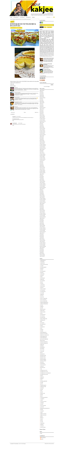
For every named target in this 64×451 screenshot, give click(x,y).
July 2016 (41, 175)
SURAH (52, 55)
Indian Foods (51, 50)
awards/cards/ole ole (43, 264)
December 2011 (42, 242)
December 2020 (42, 144)
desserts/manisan (43, 38)
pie (45, 49)
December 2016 (42, 170)
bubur (41, 282)
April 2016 (41, 178)
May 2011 (41, 251)
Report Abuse (42, 429)
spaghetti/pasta (50, 49)
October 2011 (42, 245)
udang (47, 42)
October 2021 (42, 133)
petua (52, 53)
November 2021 (42, 132)
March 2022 (41, 127)
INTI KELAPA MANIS (17, 92)
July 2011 (41, 248)
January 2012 (41, 241)
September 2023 (42, 107)
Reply (13, 120)
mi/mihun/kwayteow (45, 40)
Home (11, 19)
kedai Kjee (46, 45)
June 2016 (41, 176)
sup (48, 46)
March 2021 (41, 140)
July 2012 (41, 234)
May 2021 (41, 138)
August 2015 (41, 188)
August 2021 (41, 135)
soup (49, 55)
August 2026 (41, 90)
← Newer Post (12, 112)
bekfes (41, 269)
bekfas (41, 50)
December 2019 (42, 154)
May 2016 (41, 177)
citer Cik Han (42, 290)
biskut (52, 46)
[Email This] (10, 84)
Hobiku (47, 52)
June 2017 (41, 162)
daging (48, 35)
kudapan (41, 344)
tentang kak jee (28, 17)
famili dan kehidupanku (48, 41)
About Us (46, 443)
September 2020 (42, 148)
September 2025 (42, 97)
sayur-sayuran (46, 37)
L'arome (41, 351)
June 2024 (41, 105)
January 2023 (41, 117)
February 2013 (42, 225)
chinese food (42, 35)
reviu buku (46, 55)
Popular (41, 27)
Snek (43, 43)
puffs (40, 51)
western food (52, 45)
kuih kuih (41, 345)
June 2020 (41, 151)
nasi (41, 379)
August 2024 (41, 102)
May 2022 (41, 124)
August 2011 (41, 247)
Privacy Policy (49, 443)
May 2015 (41, 192)
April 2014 (41, 208)
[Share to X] (12, 84)
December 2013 (42, 213)
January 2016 (41, 182)
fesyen (48, 56)
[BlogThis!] (11, 84)
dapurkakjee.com (17, 443)
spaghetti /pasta (42, 413)
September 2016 (42, 172)
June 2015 (41, 191)
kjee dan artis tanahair (50, 43)
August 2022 (41, 122)
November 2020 (42, 145)
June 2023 (41, 111)
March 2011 (41, 253)
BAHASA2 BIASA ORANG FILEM (49, 58)
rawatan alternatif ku (50, 51)
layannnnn (41, 45)
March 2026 (41, 96)
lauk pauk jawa (49, 34)
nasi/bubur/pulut (43, 39)
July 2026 (41, 91)
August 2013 (41, 218)
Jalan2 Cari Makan (45, 36)
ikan (53, 35)
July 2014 (41, 204)
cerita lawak (42, 284)
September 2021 (42, 134)
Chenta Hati (42, 286)
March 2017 (41, 166)
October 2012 (42, 230)
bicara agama (49, 44)
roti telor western (42, 401)
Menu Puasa (42, 48)
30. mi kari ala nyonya (47, 69)
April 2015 (41, 193)
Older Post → (37, 112)
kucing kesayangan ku (43, 341)
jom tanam (41, 322)
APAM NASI (16, 87)
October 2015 (42, 186)
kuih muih (14, 19)
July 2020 (41, 150)
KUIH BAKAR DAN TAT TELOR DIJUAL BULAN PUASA (23, 25)
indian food (42, 310)
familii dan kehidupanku (43, 303)
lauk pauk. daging (42, 359)
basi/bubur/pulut (42, 267)
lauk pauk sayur (42, 356)
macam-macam (42, 364)
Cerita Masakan (15, 17)
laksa (50, 56)
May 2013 (41, 221)
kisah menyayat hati (44, 46)
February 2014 (42, 210)
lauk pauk (42, 31)
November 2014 (42, 199)
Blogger (48, 86)
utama (11, 17)
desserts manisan (42, 299)
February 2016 (42, 181)
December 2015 (42, 183)
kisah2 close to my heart (47, 33)
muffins (41, 378)
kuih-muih (41, 348)
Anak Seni (45, 32)
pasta (41, 383)
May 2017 (41, 164)
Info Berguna (51, 39)
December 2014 (42, 198)
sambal (41, 402)
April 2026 (41, 95)
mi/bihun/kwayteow (43, 370)
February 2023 (42, 116)
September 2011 (42, 246)
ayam (51, 33)
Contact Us (52, 443)
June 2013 (41, 220)
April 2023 (41, 113)
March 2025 (41, 101)
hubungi (33, 17)
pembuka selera (42, 386)
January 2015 (41, 197)
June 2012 (41, 235)
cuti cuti (41, 52)
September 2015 (42, 187)
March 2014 (41, 209)
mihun (41, 375)
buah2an (48, 47)
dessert (41, 295)
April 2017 (41, 165)
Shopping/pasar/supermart (44, 408)
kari (42, 44)
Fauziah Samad (14, 27)
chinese (41, 287)
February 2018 (42, 156)
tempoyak (43, 51)
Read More (21, 94)
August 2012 (41, 232)
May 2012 (41, 236)
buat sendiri (51, 52)
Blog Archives (49, 27)
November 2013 (42, 214)
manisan (41, 366)
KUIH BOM (16, 106)
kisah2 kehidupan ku (43, 336)
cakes (52, 47)
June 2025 (41, 100)
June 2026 (41, 92)
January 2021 (41, 143)
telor (51, 42)
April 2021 (41, 139)
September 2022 (42, 121)
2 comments (20, 27)
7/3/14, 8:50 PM (18, 116)
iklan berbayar (46, 53)
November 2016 (42, 171)
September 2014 (42, 202)
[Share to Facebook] (13, 84)
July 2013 (41, 219)
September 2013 (42, 216)
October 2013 (42, 215)
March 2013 (41, 224)
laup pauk (41, 362)
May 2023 (41, 112)
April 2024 (41, 106)
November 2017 (42, 159)
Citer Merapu (42, 291)
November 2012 (42, 229)
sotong (45, 47)
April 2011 (41, 252)
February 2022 (42, 128)
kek (40, 328)
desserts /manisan (43, 298)
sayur (41, 47)
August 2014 (41, 203)
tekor (41, 420)
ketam (49, 53)
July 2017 (41, 161)
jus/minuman (42, 49)
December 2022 (42, 118)
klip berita (52, 36)
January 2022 (41, 129)
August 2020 (41, 149)
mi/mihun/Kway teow (43, 371)
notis (44, 50)
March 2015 (41, 194)
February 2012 (42, 240)
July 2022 (41, 123)
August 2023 (41, 108)
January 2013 (41, 226)
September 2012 (42, 231)
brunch (41, 275)
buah (46, 56)
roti (40, 43)
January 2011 (41, 256)
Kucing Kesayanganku (49, 48)
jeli (43, 55)
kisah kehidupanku (43, 332)
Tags (45, 27)
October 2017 (42, 160)
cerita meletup (22, 17)
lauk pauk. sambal (42, 360)
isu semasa (51, 31)
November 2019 (42, 155)
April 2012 (41, 237)
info (46, 50)
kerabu (41, 329)
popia (40, 56)
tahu (44, 52)
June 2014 (41, 205)
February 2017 (42, 167)
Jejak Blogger (41, 53)
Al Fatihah (41, 261)
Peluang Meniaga (42, 385)
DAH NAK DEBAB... (17, 97)
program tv (42, 42)
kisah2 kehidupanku (43, 337)
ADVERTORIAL (43, 56)
